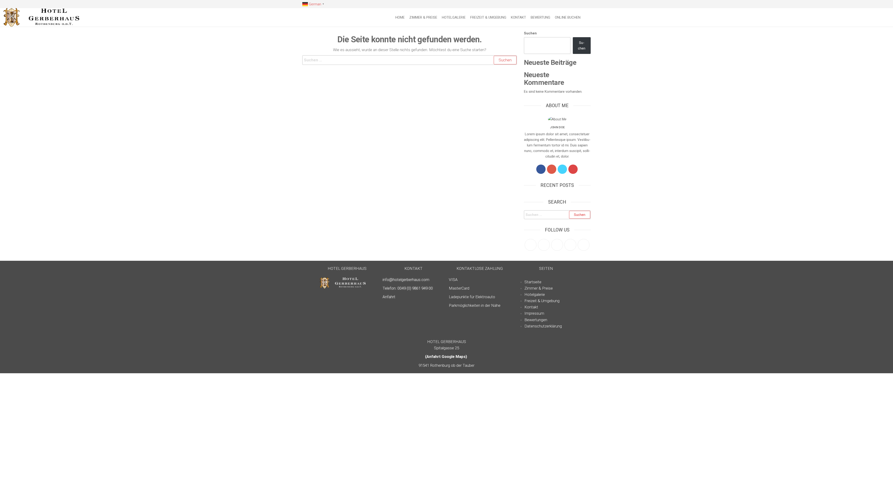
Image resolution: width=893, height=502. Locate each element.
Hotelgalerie (454, 17)
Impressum (534, 313)
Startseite (532, 282)
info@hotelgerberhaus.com (406, 279)
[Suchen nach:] (409, 60)
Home (400, 17)
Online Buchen (567, 17)
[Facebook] (541, 169)
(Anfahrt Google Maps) (446, 356)
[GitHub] (570, 245)
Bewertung (540, 17)
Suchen (530, 33)
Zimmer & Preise (423, 17)
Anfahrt (389, 296)
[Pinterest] (557, 245)
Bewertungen (535, 319)
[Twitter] (562, 169)
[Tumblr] (584, 245)
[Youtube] (573, 169)
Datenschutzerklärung (543, 326)
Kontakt (518, 17)
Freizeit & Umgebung (488, 17)
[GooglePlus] (551, 169)
